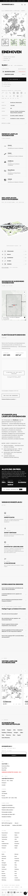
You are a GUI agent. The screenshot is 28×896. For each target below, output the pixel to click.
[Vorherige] (22, 671)
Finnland (4, 847)
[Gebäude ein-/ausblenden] (2, 264)
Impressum (17, 885)
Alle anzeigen (5, 267)
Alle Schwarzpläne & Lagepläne (11, 10)
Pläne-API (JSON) (6, 825)
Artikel (11, 780)
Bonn (16, 856)
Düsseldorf (4, 865)
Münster (16, 854)
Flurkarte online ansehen (8, 809)
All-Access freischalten (12, 489)
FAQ (8, 780)
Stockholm (20, 730)
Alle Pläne (5, 763)
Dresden (4, 875)
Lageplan (4, 791)
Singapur (9, 730)
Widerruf (16, 887)
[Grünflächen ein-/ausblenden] (2, 257)
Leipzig (3, 867)
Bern (16, 871)
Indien (16, 847)
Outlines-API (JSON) (17, 825)
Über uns (4, 780)
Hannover (4, 877)
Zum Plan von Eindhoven (11, 395)
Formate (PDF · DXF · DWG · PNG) (9, 797)
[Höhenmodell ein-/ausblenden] (2, 251)
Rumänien (17, 843)
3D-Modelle (4, 793)
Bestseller (4, 770)
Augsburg (17, 860)
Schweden (4, 845)
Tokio (3, 735)
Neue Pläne (4, 768)
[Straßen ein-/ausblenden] (2, 260)
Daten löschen (12, 885)
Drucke (3, 795)
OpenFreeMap (6, 317)
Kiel (15, 862)
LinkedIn (3, 785)
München (4, 858)
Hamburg (4, 856)
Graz (16, 867)
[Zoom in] (24, 292)
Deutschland (5, 832)
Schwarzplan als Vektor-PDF (9, 814)
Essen (3, 871)
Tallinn (21, 732)
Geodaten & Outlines (7, 816)
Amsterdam (17, 880)
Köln (3, 860)
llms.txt (17, 823)
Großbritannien (5, 843)
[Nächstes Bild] (26, 25)
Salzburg (17, 869)
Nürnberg (4, 880)
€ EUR (2, 892)
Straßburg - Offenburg (7, 732)
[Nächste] (25, 671)
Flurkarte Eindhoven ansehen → (9, 399)
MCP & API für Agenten (7, 823)
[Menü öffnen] (25, 4)
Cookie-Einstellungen (6, 887)
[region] (14, 305)
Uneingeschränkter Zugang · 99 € (11, 772)
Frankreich (4, 835)
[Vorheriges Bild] (1, 25)
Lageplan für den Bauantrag (8, 807)
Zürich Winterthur (6, 737)
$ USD (5, 892)
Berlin (3, 854)
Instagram (4, 782)
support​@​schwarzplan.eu (8, 778)
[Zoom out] (24, 294)
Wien (14, 735)
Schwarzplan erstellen (7, 812)
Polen (3, 841)
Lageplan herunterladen (8, 805)
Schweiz (16, 837)
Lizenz (12, 887)
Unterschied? (22, 68)
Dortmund (4, 869)
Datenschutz (6, 885)
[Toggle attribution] (24, 317)
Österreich (17, 832)
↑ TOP (21, 887)
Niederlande (4, 837)
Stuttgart (16, 732)
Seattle (3, 730)
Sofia (14, 730)
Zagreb (19, 735)
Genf (16, 873)
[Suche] (22, 4)
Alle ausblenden (14, 267)
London (16, 877)
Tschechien (4, 839)
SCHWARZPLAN (8, 4)
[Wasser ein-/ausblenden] (2, 254)
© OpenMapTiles (12, 317)
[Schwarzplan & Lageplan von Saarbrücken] (12, 690)
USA (16, 839)
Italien (16, 835)
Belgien (16, 845)
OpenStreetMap (6, 318)
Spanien (16, 841)
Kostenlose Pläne (5, 766)
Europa (23, 10)
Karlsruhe (17, 858)
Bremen (3, 873)
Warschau (8, 735)
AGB (2, 885)
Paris (16, 875)
